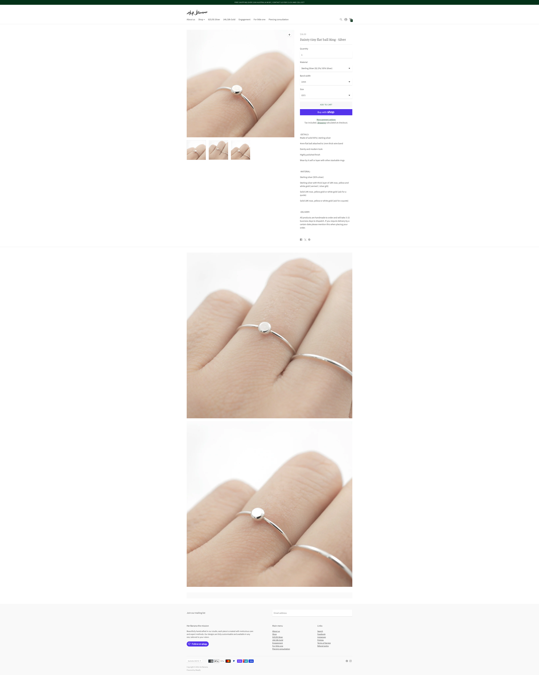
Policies (320, 640)
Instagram (321, 637)
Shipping (321, 122)
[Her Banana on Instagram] (350, 660)
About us (191, 19)
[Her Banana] (197, 12)
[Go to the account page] (346, 19)
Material (304, 62)
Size (302, 89)
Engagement (244, 19)
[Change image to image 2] (218, 150)
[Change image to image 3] (240, 150)
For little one (259, 19)
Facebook (321, 634)
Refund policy (323, 646)
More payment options (326, 119)
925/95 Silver (214, 19)
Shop (274, 634)
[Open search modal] (341, 19)
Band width (305, 76)
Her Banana (203, 667)
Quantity (304, 48)
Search (320, 631)
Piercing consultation (279, 19)
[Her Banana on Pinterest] (347, 660)
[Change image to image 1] (196, 150)
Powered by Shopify (194, 670)
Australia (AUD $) (193, 661)
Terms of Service (324, 643)
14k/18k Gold (229, 19)
